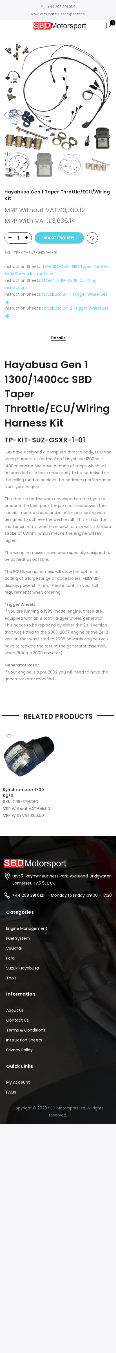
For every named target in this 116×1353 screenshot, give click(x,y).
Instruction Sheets (24, 1040)
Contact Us (17, 1020)
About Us (15, 1010)
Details (58, 338)
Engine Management (26, 928)
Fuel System (18, 938)
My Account (18, 1082)
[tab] (58, 338)
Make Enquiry (59, 238)
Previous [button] (18, 96)
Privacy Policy (19, 1050)
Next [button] (102, 96)
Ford (10, 958)
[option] (58, 97)
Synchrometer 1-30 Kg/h (23, 792)
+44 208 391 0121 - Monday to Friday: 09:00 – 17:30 (62, 895)
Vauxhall (14, 948)
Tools (11, 978)
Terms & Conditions (25, 1030)
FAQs (11, 1092)
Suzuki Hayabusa (22, 968)
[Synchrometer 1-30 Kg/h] (29, 756)
